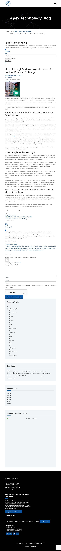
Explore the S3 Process (13, 512)
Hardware (23, 373)
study (13, 136)
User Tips (27, 376)
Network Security (41, 373)
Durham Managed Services (11, 489)
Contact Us (45, 521)
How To (11, 336)
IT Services (44, 371)
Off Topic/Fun (12, 348)
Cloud (10, 324)
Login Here (18, 263)
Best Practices (12, 328)
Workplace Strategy (12, 376)
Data (18, 373)
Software (36, 373)
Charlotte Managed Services (12, 483)
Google (7, 215)
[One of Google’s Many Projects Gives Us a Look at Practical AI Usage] (30, 89)
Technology (19, 75)
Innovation (11, 215)
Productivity (10, 371)
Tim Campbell (8, 77)
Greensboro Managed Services (12, 487)
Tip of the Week (13, 355)
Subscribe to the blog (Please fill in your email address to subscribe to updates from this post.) (31, 285)
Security (11, 320)
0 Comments (8, 81)
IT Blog (11, 316)
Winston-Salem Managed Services (13, 486)
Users (33, 376)
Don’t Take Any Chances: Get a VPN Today (16, 219)
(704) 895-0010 (10, 526)
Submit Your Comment (14, 297)
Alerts (10, 344)
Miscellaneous (13, 352)
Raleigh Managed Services (11, 484)
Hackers (40, 371)
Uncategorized (13, 312)
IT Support (13, 378)
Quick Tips (46, 376)
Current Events (47, 373)
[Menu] (55, 3)
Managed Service (22, 371)
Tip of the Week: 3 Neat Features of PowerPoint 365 (19, 217)
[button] (30, 64)
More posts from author (11, 244)
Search (9, 60)
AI (15, 215)
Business (11, 340)
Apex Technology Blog (11, 75)
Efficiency (36, 371)
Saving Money (41, 376)
